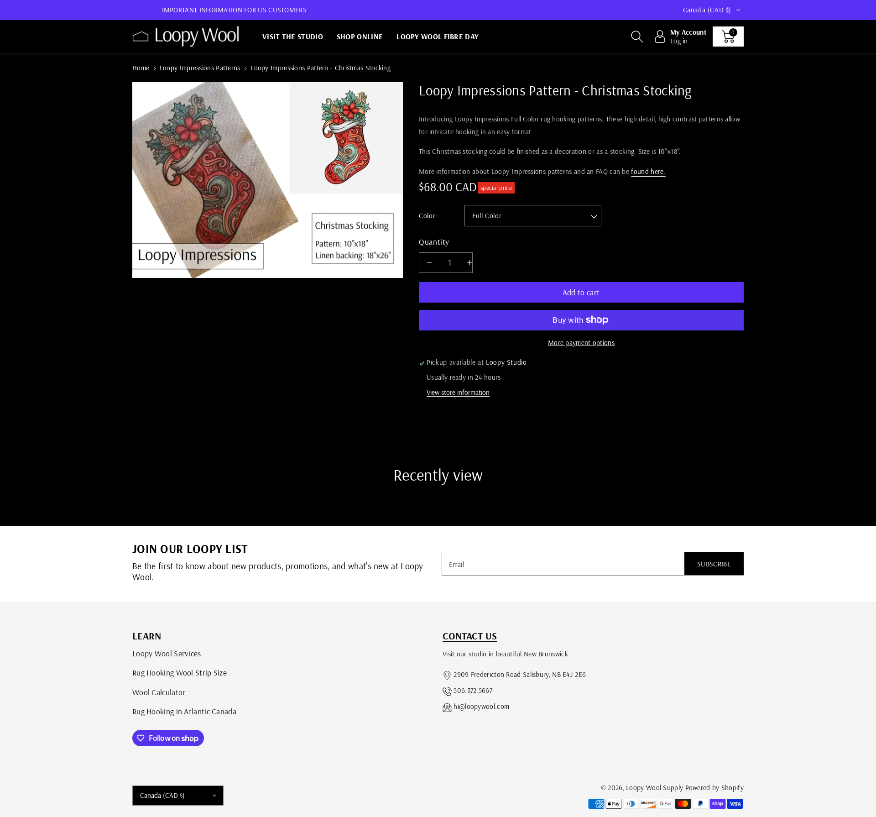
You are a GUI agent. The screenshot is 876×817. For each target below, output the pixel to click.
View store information (458, 392)
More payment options (581, 342)
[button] (637, 36)
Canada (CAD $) (162, 795)
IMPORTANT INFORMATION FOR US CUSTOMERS (234, 9)
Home (140, 67)
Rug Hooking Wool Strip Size (179, 672)
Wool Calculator (159, 692)
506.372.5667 (473, 690)
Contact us (470, 635)
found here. (648, 171)
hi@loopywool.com (481, 706)
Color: (428, 215)
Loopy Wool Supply (654, 787)
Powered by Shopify (714, 787)
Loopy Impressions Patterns (200, 67)
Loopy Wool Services (166, 653)
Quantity (434, 241)
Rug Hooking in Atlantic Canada (184, 711)
